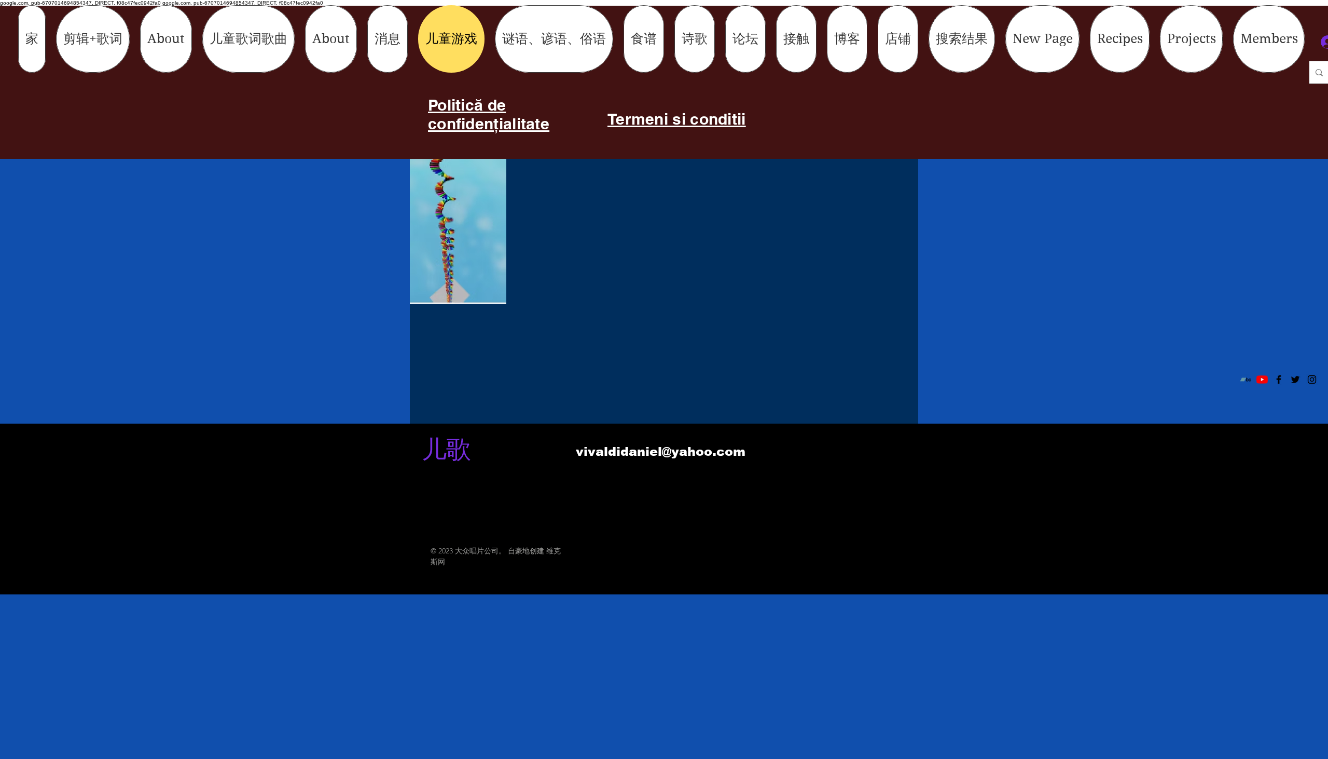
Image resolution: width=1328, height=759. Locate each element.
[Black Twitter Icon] (1295, 379)
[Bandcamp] (1245, 379)
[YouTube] (1262, 379)
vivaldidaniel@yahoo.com (660, 451)
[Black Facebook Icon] (1278, 379)
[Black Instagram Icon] (1312, 379)
